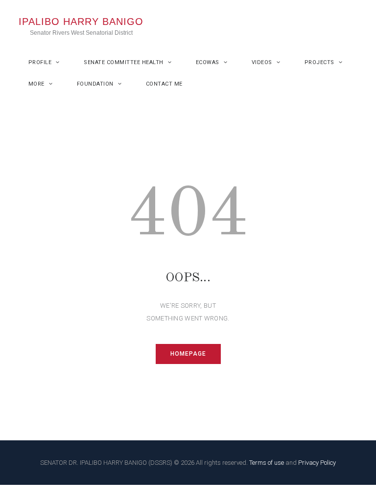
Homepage (188, 353)
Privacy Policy (317, 462)
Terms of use (266, 462)
